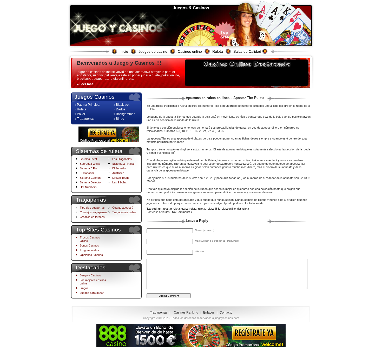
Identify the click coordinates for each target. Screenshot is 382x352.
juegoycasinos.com (227, 318)
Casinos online (190, 51)
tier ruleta (243, 208)
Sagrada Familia (90, 163)
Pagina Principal (88, 105)
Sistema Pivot (88, 159)
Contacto (226, 312)
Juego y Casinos (90, 275)
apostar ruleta (171, 208)
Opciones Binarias (91, 254)
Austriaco (118, 173)
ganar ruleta (188, 208)
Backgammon (125, 114)
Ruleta (217, 51)
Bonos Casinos (89, 245)
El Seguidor (119, 168)
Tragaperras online (124, 212)
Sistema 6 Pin (88, 168)
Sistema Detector (91, 182)
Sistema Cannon (90, 177)
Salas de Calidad (247, 51)
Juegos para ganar (92, 292)
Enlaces (209, 312)
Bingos (84, 288)
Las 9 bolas (119, 182)
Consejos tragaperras (93, 212)
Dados (120, 109)
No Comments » (182, 212)
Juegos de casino (153, 51)
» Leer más (85, 84)
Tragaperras (85, 119)
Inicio (124, 51)
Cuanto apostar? (122, 207)
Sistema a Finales (123, 163)
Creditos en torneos (92, 216)
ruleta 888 (213, 208)
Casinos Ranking (186, 312)
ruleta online (228, 208)
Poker (81, 114)
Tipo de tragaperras (92, 207)
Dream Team (120, 177)
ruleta (201, 208)
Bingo (120, 119)
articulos (164, 212)
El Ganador (87, 173)
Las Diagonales (122, 159)
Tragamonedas (89, 250)
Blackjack (122, 105)
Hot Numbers (88, 187)
